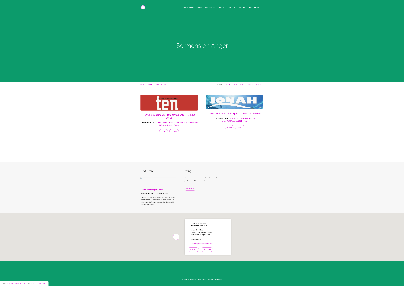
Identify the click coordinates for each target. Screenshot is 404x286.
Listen (175, 131)
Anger (166, 84)
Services (199, 7)
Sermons (149, 84)
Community (222, 7)
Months (259, 84)
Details (163, 131)
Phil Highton (234, 118)
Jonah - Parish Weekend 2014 (232, 121)
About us (242, 7)
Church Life (210, 7)
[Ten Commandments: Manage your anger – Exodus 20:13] (169, 109)
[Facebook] (197, 270)
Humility (195, 122)
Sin (254, 118)
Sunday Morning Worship (151, 189)
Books (242, 84)
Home (142, 84)
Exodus (176, 125)
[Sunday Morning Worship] (158, 185)
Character (158, 84)
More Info (193, 249)
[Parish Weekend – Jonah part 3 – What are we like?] (234, 108)
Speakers (250, 84)
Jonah (246, 121)
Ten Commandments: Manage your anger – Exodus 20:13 (169, 116)
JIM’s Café (232, 7)
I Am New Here (188, 7)
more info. (190, 188)
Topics (227, 84)
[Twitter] (202, 270)
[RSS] (207, 270)
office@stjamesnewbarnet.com (202, 243)
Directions (207, 249)
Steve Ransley (162, 122)
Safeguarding (254, 7)
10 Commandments (165, 125)
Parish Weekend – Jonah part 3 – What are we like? (235, 113)
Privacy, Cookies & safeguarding (212, 279)
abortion (172, 122)
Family (190, 122)
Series (235, 84)
